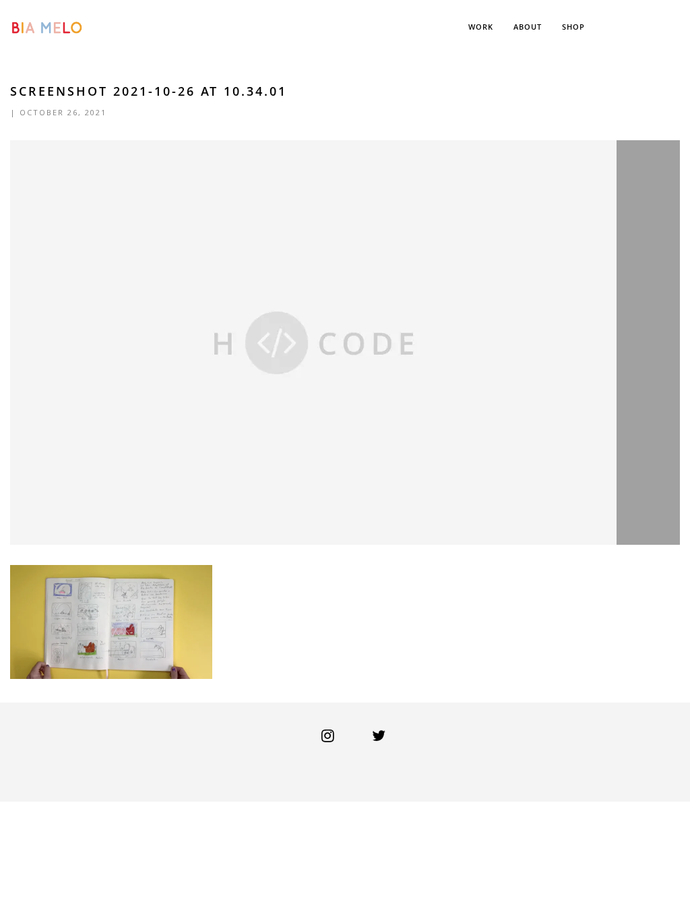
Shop (573, 27)
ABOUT (527, 27)
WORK (480, 27)
